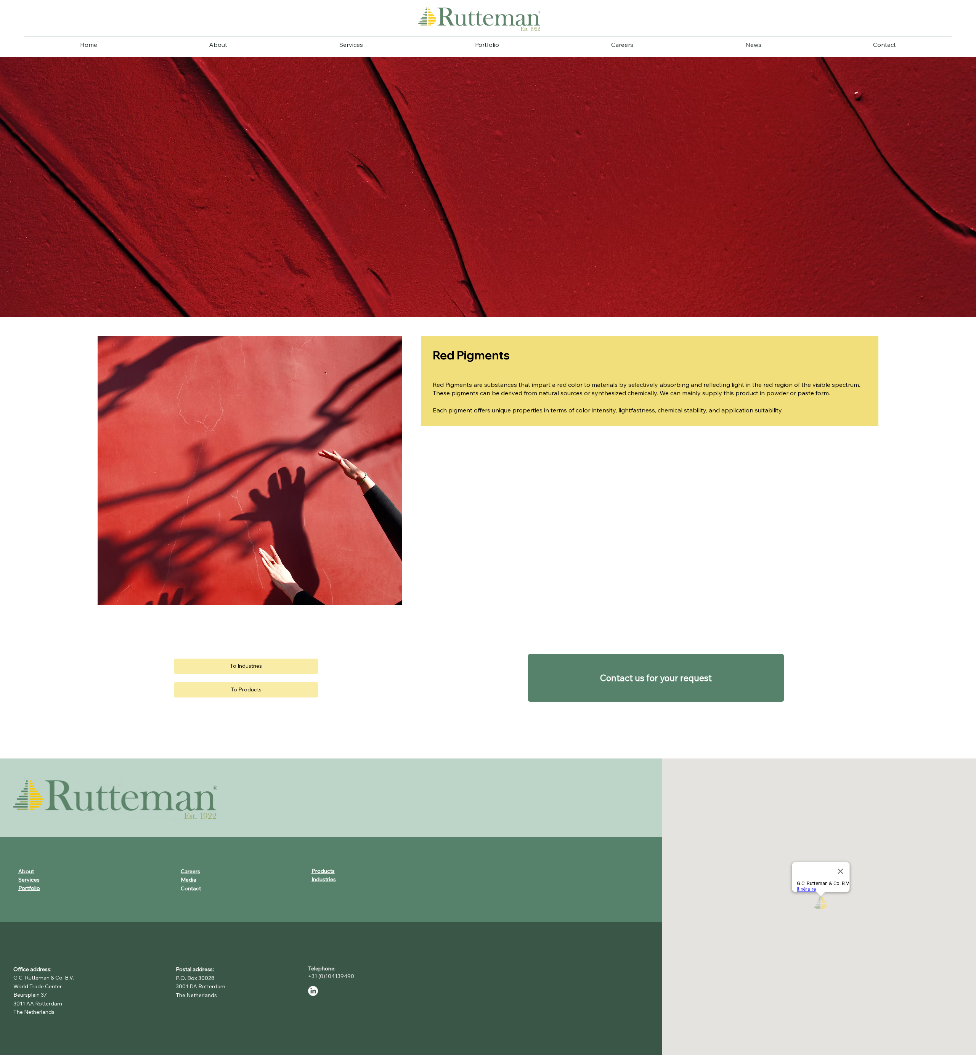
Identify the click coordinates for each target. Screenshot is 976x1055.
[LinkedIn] (313, 991)
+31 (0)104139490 (332, 976)
